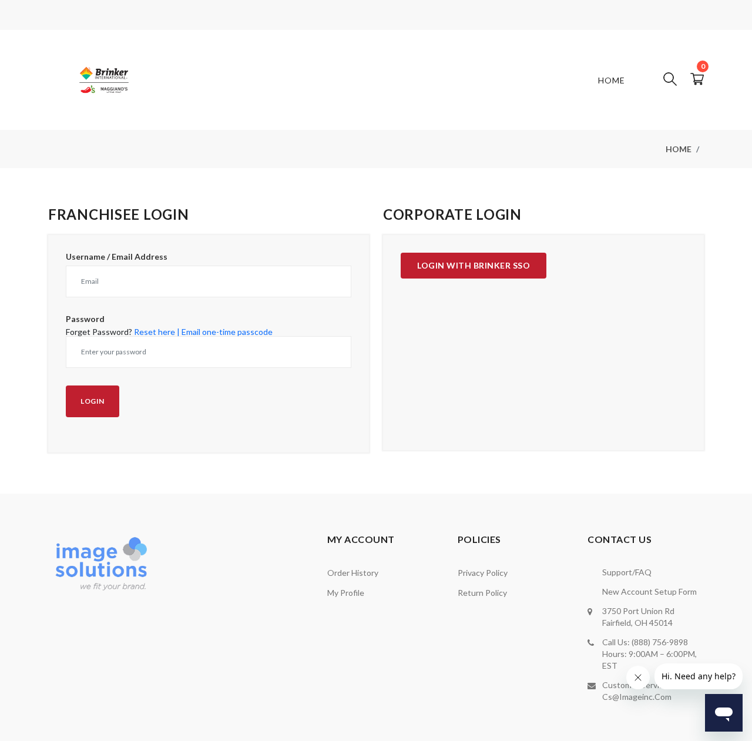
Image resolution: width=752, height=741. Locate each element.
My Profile (345, 593)
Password (85, 319)
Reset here (154, 332)
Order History (352, 573)
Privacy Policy (483, 573)
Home (611, 80)
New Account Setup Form (649, 591)
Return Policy (482, 593)
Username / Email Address (116, 257)
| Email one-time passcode (225, 332)
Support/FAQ (627, 572)
